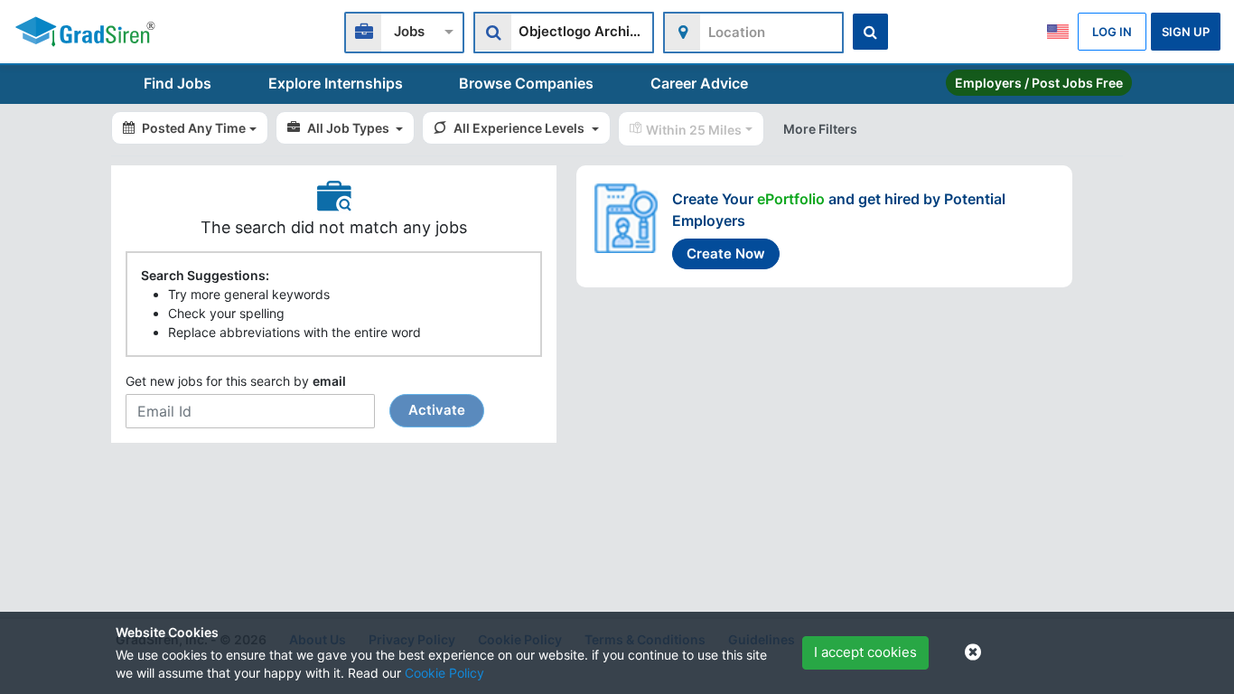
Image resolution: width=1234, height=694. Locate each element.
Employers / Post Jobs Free (1039, 82)
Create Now (726, 253)
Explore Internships (335, 83)
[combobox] (404, 30)
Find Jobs (177, 83)
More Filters (820, 128)
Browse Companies (526, 83)
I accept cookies (865, 652)
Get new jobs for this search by (295, 395)
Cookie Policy (444, 672)
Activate (436, 409)
